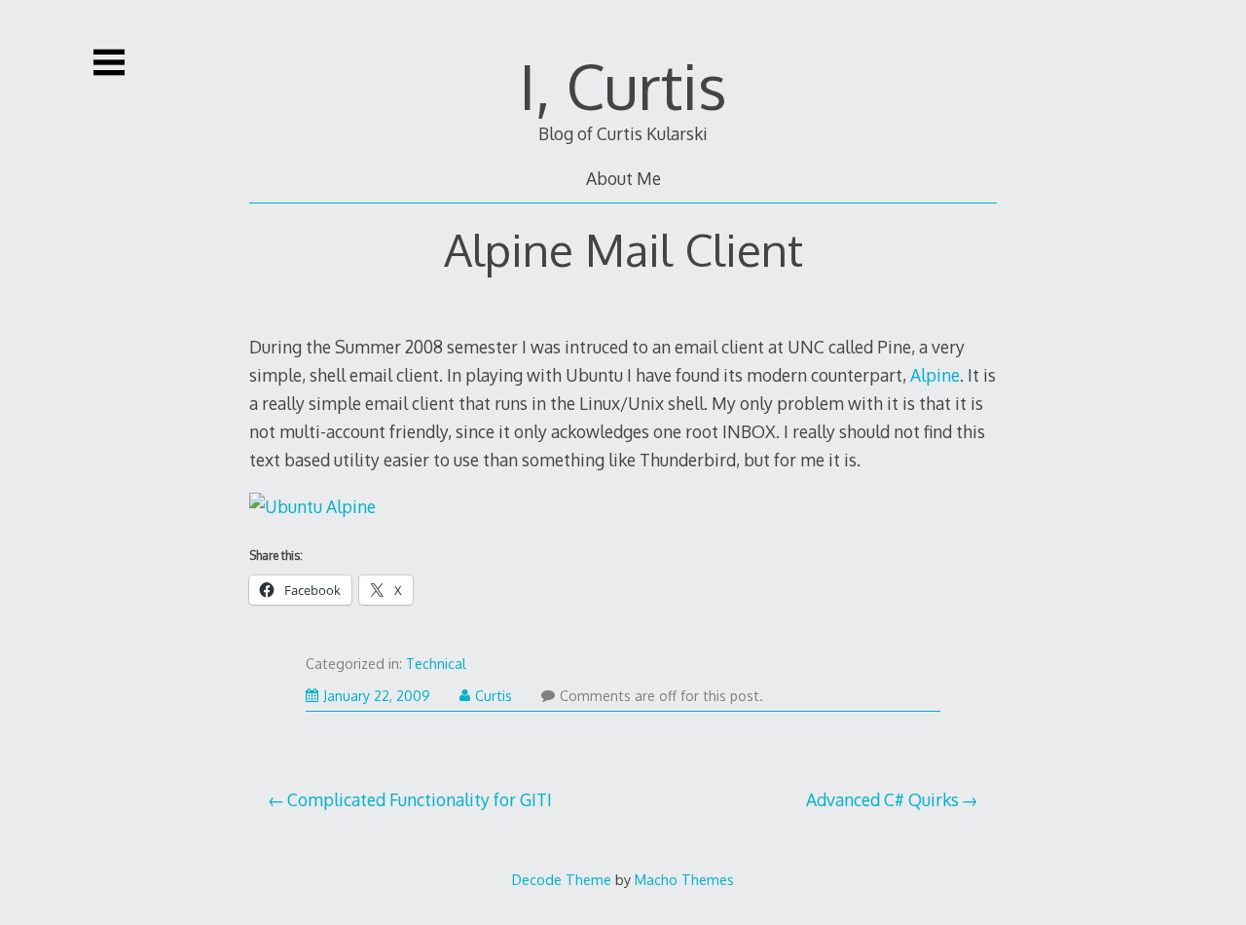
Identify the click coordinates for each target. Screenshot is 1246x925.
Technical (436, 663)
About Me (623, 178)
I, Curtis (623, 85)
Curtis (493, 695)
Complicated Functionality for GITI (419, 799)
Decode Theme (561, 879)
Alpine (935, 375)
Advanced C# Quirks (882, 799)
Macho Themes (684, 879)
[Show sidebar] (109, 62)
